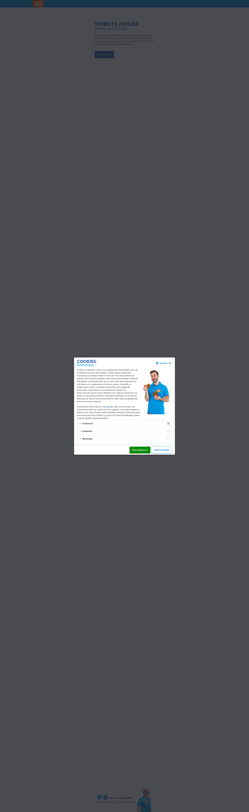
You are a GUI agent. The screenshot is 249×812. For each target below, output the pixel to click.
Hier (105, 415)
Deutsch (163, 363)
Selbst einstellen (162, 450)
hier (107, 406)
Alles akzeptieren (140, 450)
